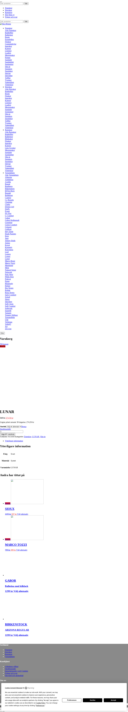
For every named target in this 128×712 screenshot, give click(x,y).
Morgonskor (10, 55)
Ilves (7, 236)
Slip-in (7, 67)
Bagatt (7, 184)
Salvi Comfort (10, 295)
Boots (7, 37)
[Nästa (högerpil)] (3, 711)
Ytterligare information (14, 441)
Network (8, 272)
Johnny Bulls (10, 241)
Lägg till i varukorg (7, 434)
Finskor (8, 42)
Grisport (8, 227)
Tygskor (8, 80)
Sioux (7, 299)
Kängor (8, 48)
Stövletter (8, 76)
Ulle (6, 320)
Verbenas (8, 322)
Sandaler (8, 60)
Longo (7, 256)
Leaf (7, 252)
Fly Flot (8, 213)
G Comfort (9, 216)
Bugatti (8, 193)
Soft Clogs (9, 304)
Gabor (7, 218)
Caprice (8, 198)
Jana (6, 238)
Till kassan (4, 344)
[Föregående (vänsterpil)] (1, 711)
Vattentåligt (9, 82)
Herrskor (8, 10)
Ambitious (9, 180)
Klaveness (9, 250)
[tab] (66, 441)
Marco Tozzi (10, 263)
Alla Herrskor (10, 89)
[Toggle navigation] (1, 1)
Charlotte (8, 202)
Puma (7, 281)
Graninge (8, 222)
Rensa (24, 426)
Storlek (3, 426)
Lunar (7, 259)
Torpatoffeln (10, 317)
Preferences (71, 700)
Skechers (8, 302)
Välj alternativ (22, 514)
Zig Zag (8, 329)
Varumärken (10, 173)
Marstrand (9, 265)
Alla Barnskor (10, 132)
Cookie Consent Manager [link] (13, 688)
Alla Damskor (10, 30)
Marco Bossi (10, 261)
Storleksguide (5, 429)
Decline (92, 700)
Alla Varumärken (11, 175)
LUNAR (35, 437)
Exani (7, 211)
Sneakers (8, 69)
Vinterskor (9, 85)
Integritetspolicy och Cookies (16, 671)
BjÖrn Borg (9, 191)
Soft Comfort (10, 306)
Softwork (8, 308)
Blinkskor (9, 139)
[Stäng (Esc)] (1, 709)
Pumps (7, 57)
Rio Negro (9, 288)
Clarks (7, 204)
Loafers (8, 53)
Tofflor (7, 78)
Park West (9, 274)
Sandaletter (9, 62)
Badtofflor (9, 33)
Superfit (8, 311)
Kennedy (8, 247)
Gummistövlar (10, 44)
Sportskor (9, 71)
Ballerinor (9, 35)
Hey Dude (9, 232)
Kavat (7, 245)
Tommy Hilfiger (11, 315)
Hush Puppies (10, 234)
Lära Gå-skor (10, 148)
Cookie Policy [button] (40, 703)
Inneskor (8, 46)
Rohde (7, 290)
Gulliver (8, 229)
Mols (7, 268)
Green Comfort (11, 225)
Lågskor (8, 51)
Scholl (7, 297)
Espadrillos (9, 39)
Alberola (8, 177)
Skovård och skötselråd (14, 675)
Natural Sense (10, 270)
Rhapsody (9, 283)
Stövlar (8, 73)
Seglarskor (9, 64)
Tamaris (8, 313)
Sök (26, 4)
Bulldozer (9, 195)
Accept (113, 700)
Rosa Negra (9, 293)
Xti (6, 326)
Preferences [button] (40, 705)
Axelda (8, 182)
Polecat (8, 279)
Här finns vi (9, 15)
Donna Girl (9, 207)
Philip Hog (9, 277)
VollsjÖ (8, 324)
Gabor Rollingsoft (12, 220)
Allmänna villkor (11, 666)
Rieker (7, 286)
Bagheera (8, 186)
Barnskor (8, 12)
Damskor (8, 8)
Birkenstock (9, 189)
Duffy (7, 209)
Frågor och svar (11, 17)
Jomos (7, 243)
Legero (8, 254)
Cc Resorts (9, 200)
